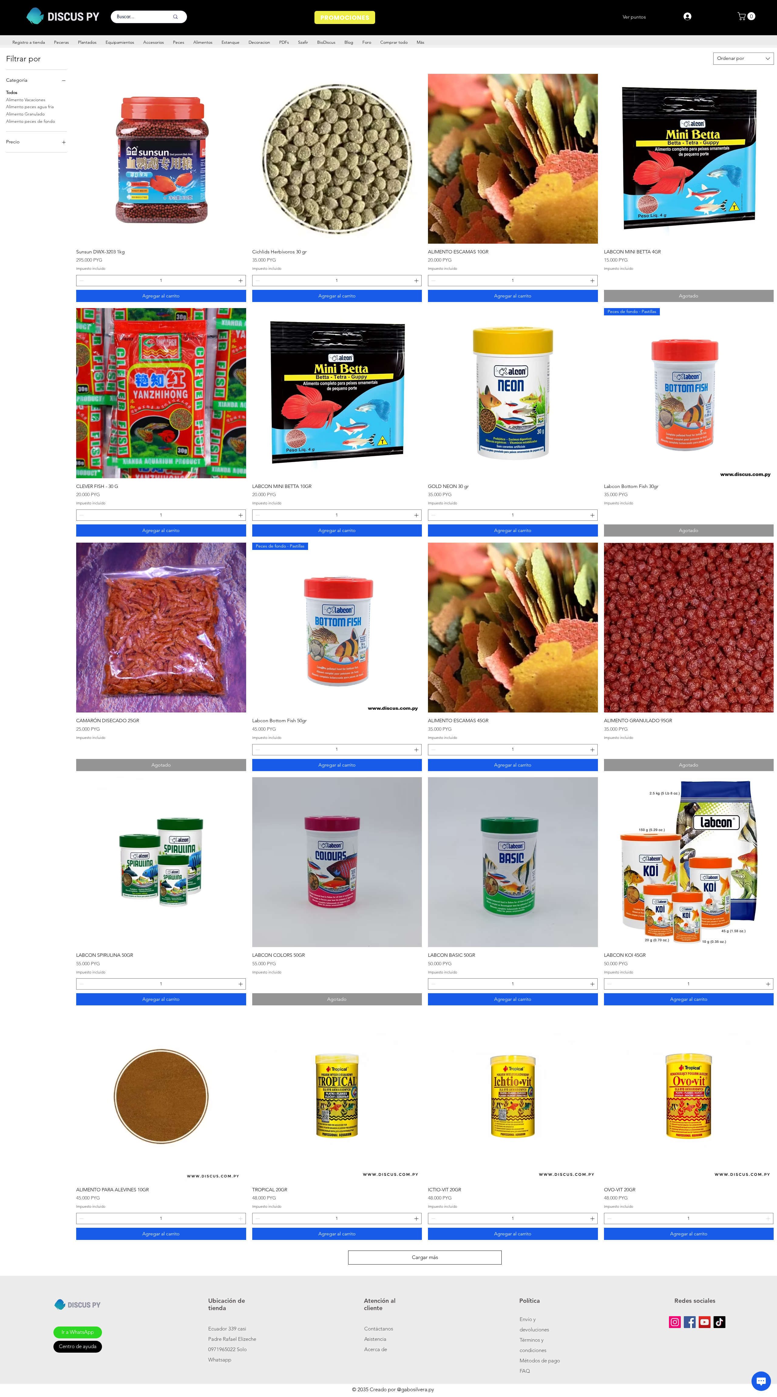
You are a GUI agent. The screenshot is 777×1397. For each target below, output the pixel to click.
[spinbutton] (161, 280)
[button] (747, 16)
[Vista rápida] (161, 159)
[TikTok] (719, 1322)
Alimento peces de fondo (30, 121)
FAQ (525, 1371)
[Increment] (241, 280)
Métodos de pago (540, 1361)
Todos (11, 92)
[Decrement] (81, 280)
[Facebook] (690, 1322)
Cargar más (425, 1257)
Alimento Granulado (25, 114)
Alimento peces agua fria (30, 106)
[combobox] (743, 59)
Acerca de (375, 1349)
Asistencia (375, 1339)
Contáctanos (378, 1329)
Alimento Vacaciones (25, 99)
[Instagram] (675, 1322)
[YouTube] (705, 1322)
